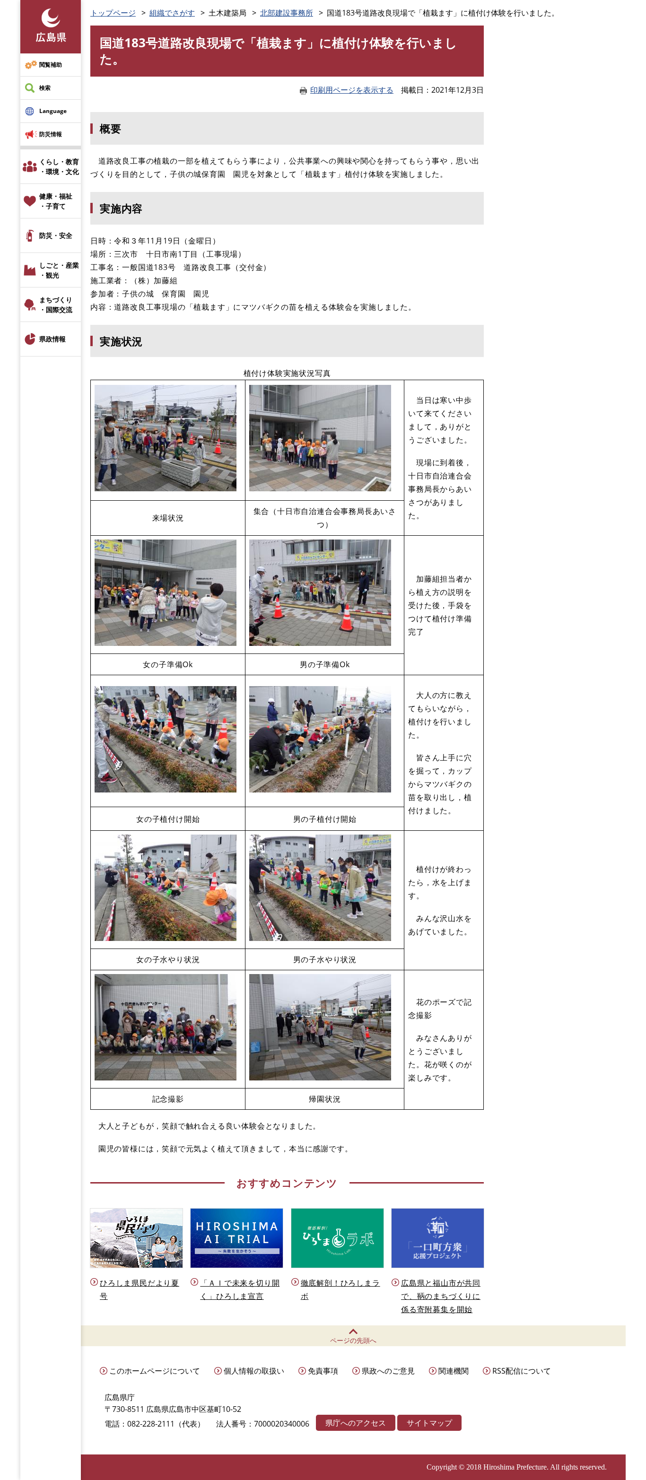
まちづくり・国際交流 (55, 304)
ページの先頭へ (353, 1340)
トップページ (113, 13)
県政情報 (52, 338)
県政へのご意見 (388, 1371)
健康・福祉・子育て (55, 201)
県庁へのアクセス (355, 1423)
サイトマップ (429, 1423)
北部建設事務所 (286, 13)
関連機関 (453, 1371)
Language (53, 111)
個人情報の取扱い (254, 1371)
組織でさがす (172, 13)
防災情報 (50, 134)
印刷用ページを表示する (351, 90)
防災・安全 (55, 235)
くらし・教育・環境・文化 (59, 166)
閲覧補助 (50, 65)
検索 (45, 88)
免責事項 (323, 1371)
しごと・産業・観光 (59, 270)
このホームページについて (154, 1371)
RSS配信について (521, 1371)
